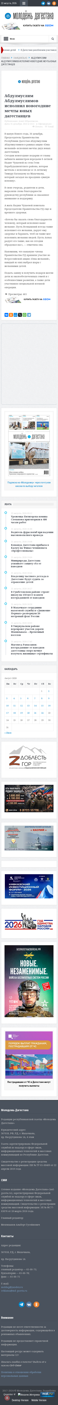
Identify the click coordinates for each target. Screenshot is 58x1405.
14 (35, 705)
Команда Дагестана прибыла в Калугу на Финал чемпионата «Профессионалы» (30, 547)
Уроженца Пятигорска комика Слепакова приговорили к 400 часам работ (29, 519)
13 (28, 705)
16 (49, 705)
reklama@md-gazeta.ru (14, 1290)
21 (35, 712)
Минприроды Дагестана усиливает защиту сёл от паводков (26, 563)
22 (42, 712)
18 (14, 712)
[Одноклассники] (11, 315)
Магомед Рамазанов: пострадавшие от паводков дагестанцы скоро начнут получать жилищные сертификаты (32, 649)
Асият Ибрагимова (28, 121)
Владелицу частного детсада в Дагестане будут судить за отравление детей (30, 579)
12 (21, 705)
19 (21, 712)
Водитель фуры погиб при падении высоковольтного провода (32, 534)
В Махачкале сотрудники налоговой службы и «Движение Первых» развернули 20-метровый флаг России (30, 612)
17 (7, 712)
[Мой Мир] (15, 315)
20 (28, 712)
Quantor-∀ (9, 1394)
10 (7, 705)
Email (50, 126)
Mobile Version (38, 1400)
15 (42, 705)
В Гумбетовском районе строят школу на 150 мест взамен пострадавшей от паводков (30, 594)
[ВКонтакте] (6, 315)
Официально (45, 123)
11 (14, 705)
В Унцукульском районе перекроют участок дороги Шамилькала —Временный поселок (27, 630)
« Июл (8, 732)
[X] (20, 315)
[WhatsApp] (24, 315)
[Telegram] (29, 315)
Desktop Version (20, 1400)
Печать (39, 126)
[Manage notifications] (7, 1397)
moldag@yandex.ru (12, 1287)
